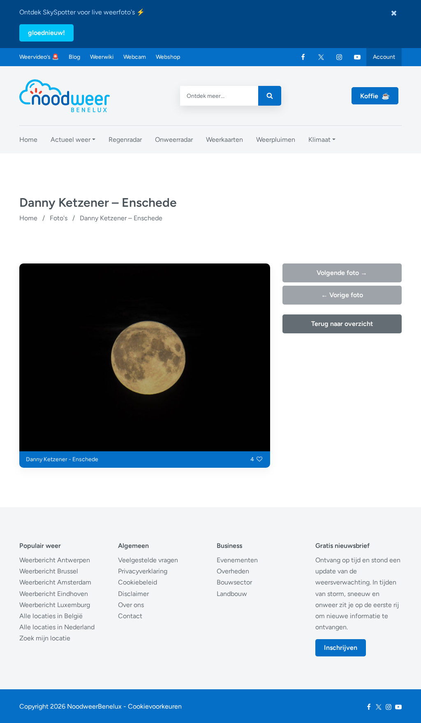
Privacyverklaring (142, 571)
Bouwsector (234, 582)
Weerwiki (101, 56)
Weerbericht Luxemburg (54, 605)
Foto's (58, 218)
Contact (130, 616)
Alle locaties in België (51, 616)
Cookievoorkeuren (155, 706)
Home (28, 218)
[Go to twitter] (321, 57)
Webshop (168, 56)
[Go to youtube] (357, 57)
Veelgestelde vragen (148, 560)
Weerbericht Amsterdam (55, 582)
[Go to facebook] (303, 57)
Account (384, 56)
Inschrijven (340, 647)
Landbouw (232, 594)
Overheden (233, 571)
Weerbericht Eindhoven (53, 594)
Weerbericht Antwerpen (54, 560)
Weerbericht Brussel (48, 571)
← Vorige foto (342, 295)
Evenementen (237, 560)
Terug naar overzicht (342, 324)
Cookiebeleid (137, 582)
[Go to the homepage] (64, 95)
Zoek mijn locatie (44, 638)
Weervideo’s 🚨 (39, 56)
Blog (74, 56)
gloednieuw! (46, 33)
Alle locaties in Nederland (57, 627)
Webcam (134, 56)
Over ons (131, 605)
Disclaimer (133, 594)
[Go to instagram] (339, 57)
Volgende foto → (342, 273)
